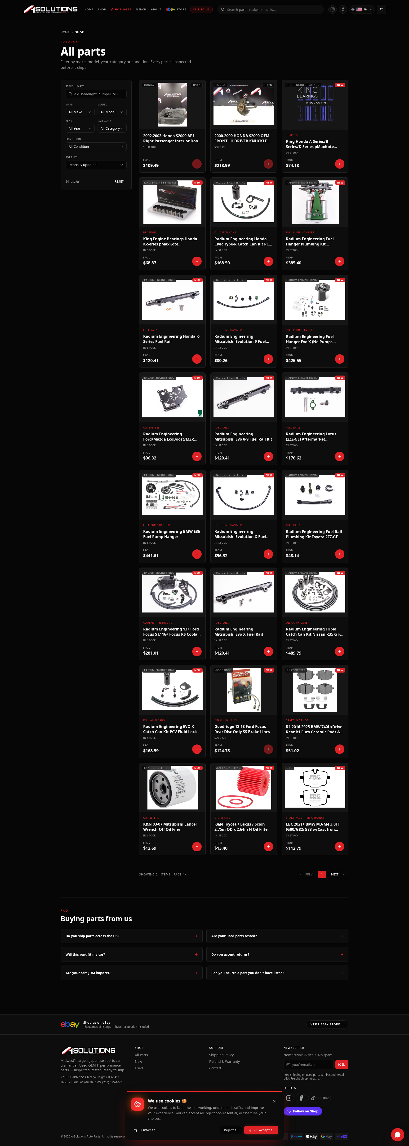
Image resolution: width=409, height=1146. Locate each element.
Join (342, 1065)
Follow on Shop (305, 1111)
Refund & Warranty (224, 1061)
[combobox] (80, 112)
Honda (149, 85)
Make (69, 104)
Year (69, 120)
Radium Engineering (230, 182)
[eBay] (325, 1098)
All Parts (141, 1055)
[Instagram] (332, 9)
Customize (148, 1130)
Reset (119, 181)
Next (335, 874)
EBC (289, 768)
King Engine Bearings (303, 85)
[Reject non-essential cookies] (274, 1101)
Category (104, 120)
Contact (215, 1068)
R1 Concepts (296, 670)
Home (65, 32)
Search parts (75, 86)
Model (102, 104)
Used (139, 1068)
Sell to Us (201, 9)
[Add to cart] (339, 164)
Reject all (231, 1130)
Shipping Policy (221, 1055)
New (138, 1061)
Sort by (71, 157)
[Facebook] (343, 9)
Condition (73, 139)
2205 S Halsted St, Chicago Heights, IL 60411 (90, 1077)
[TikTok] (313, 1098)
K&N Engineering (156, 768)
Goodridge (223, 670)
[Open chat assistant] (397, 1134)
